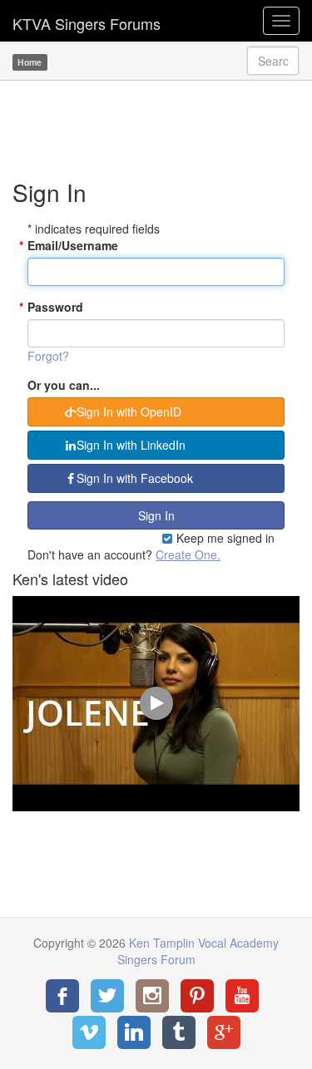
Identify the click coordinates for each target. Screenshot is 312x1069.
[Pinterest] (197, 995)
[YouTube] (242, 995)
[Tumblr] (179, 1032)
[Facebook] (62, 995)
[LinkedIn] (134, 1032)
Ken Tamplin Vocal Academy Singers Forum (86, 21)
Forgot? (48, 355)
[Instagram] (152, 995)
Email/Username (72, 245)
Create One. (188, 554)
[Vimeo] (89, 1032)
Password (55, 306)
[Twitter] (107, 995)
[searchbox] (273, 61)
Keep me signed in (224, 538)
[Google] (223, 1032)
